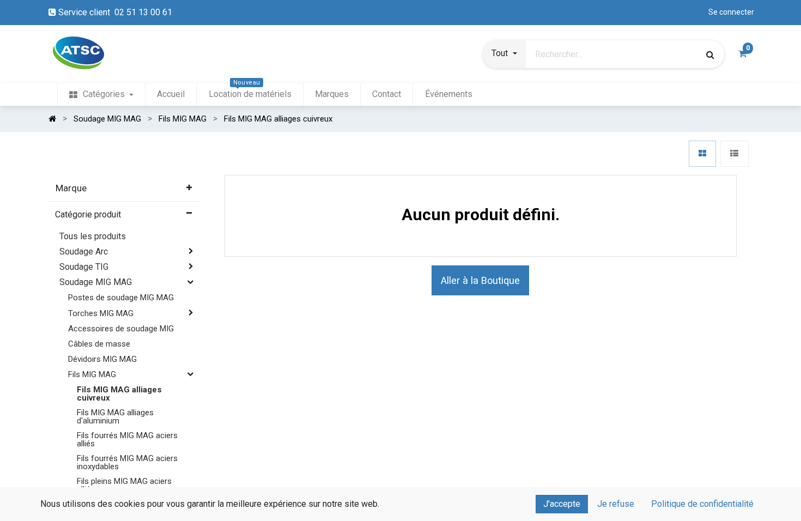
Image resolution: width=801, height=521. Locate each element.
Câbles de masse (99, 344)
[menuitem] (101, 94)
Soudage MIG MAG (95, 282)
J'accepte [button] (561, 504)
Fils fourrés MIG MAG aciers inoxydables (127, 462)
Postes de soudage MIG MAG (121, 297)
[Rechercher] (710, 54)
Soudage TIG (83, 267)
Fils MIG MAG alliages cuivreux (119, 394)
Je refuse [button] (615, 504)
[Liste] (734, 154)
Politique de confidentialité (702, 504)
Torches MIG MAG (101, 313)
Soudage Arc (83, 251)
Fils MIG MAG (92, 374)
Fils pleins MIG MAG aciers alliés (124, 485)
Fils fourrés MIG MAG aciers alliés (127, 440)
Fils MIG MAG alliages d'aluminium (115, 417)
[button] (504, 54)
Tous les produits (92, 236)
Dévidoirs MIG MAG (102, 359)
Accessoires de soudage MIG (121, 329)
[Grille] (702, 154)
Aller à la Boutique (480, 280)
